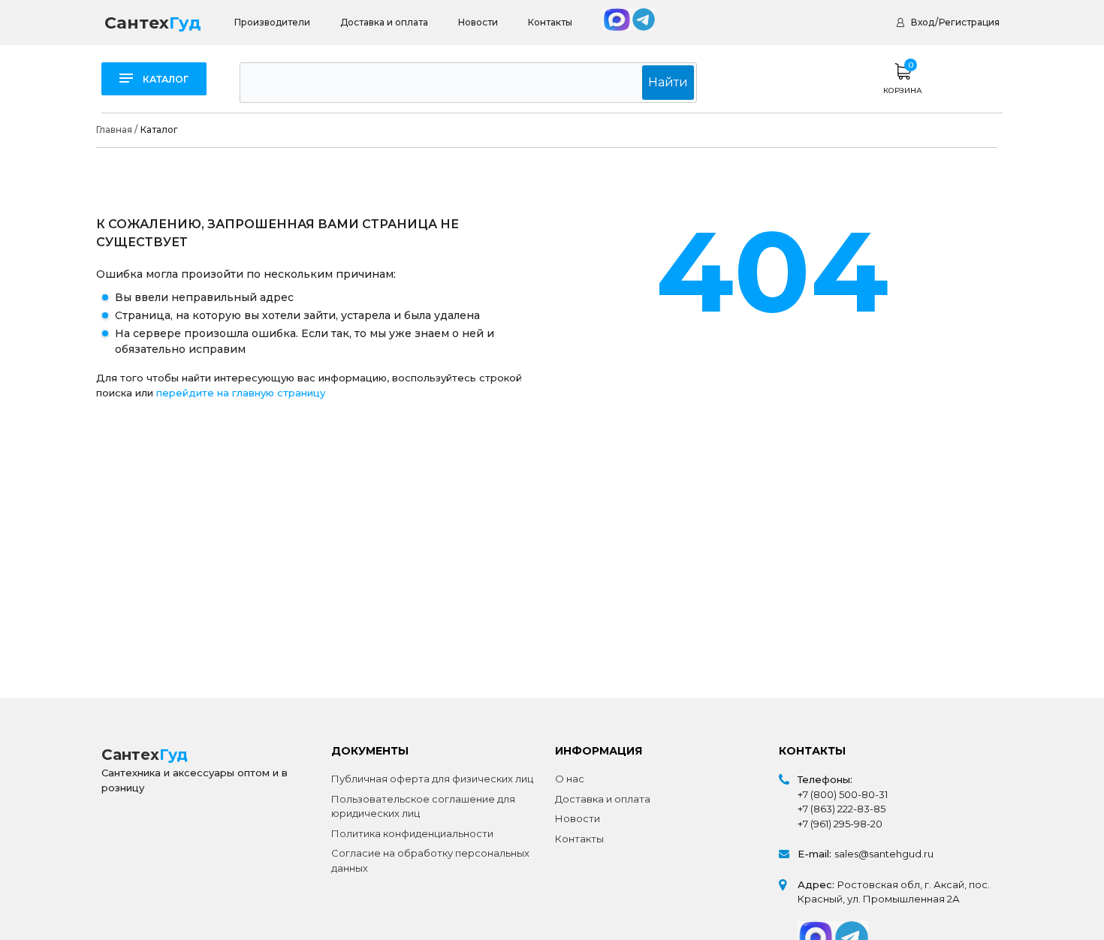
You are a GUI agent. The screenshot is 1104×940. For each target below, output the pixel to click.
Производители (272, 22)
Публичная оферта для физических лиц (432, 779)
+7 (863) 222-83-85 (841, 809)
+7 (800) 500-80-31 (843, 794)
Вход (922, 22)
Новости (478, 22)
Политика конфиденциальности (412, 833)
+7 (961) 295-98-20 (840, 824)
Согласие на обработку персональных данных (430, 860)
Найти (668, 82)
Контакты (550, 22)
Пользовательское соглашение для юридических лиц (423, 806)
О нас (569, 779)
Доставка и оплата (384, 22)
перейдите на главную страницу (240, 393)
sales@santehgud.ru (884, 854)
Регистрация (969, 22)
